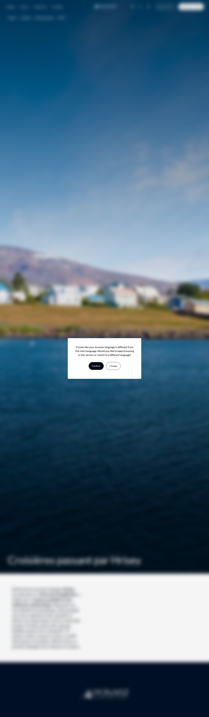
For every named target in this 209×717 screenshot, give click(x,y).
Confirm (96, 366)
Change (113, 366)
